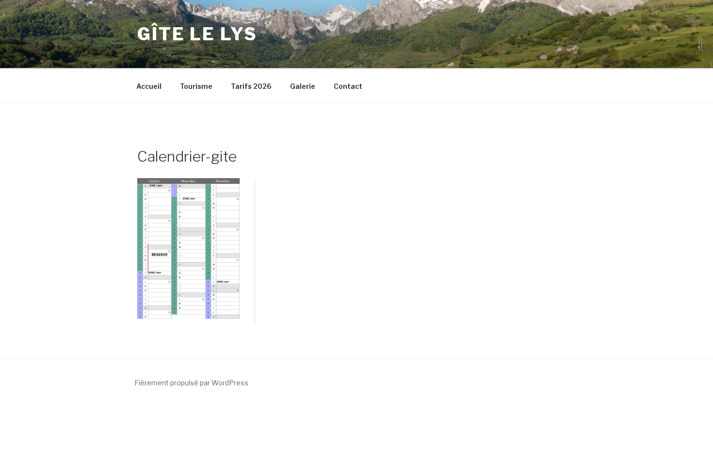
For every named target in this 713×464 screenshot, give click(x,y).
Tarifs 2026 (251, 86)
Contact (348, 86)
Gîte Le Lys (197, 34)
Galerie (302, 86)
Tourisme (196, 86)
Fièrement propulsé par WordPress (191, 383)
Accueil (149, 86)
